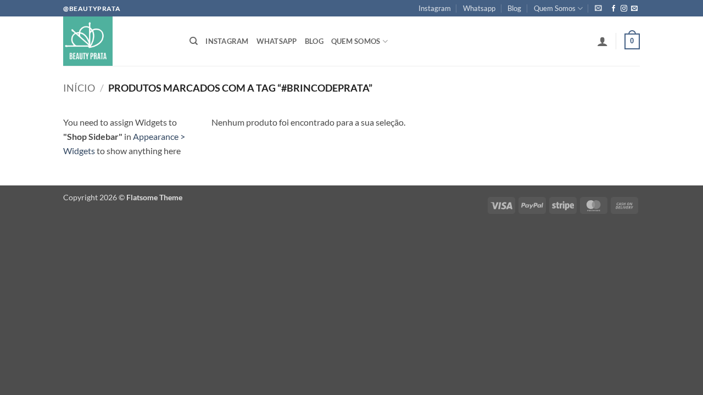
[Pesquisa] (193, 41)
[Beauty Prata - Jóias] (118, 41)
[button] (598, 8)
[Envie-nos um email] (634, 9)
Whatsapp (479, 8)
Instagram (435, 8)
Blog (514, 8)
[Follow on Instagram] (624, 9)
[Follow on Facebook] (613, 9)
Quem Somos (555, 8)
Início (79, 88)
